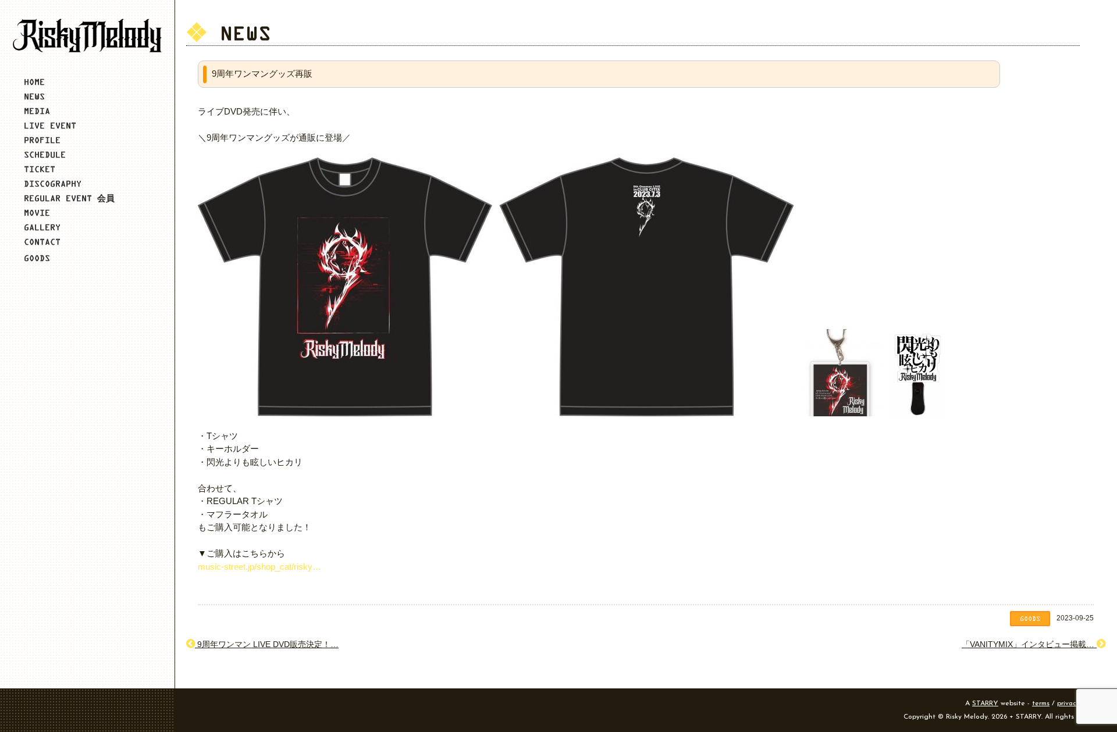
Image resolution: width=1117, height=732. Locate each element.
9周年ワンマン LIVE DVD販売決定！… (267, 644)
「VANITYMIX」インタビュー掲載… (1029, 644)
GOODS (37, 258)
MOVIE (37, 212)
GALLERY (42, 227)
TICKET (39, 169)
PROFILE (42, 140)
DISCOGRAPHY (52, 183)
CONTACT (42, 242)
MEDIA (37, 111)
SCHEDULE (45, 154)
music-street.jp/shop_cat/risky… (259, 567)
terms (1041, 703)
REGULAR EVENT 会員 (69, 198)
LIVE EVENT (50, 125)
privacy (1068, 703)
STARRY (985, 703)
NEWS (34, 96)
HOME (34, 82)
